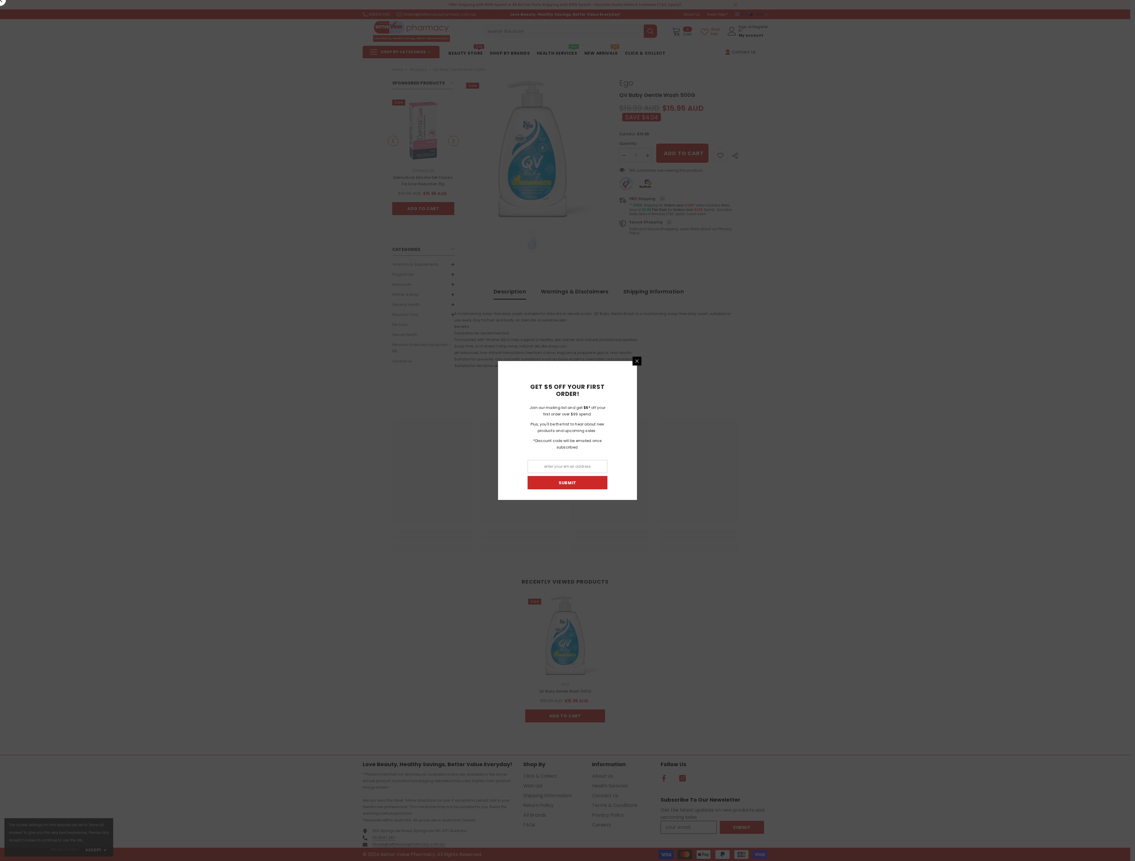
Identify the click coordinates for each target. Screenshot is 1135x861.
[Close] (706, 361)
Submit (637, 483)
